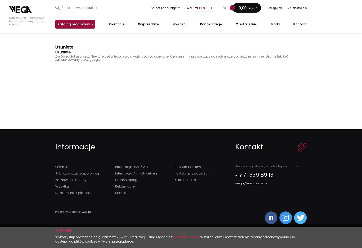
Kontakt (121, 193)
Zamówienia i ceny (71, 180)
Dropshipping (126, 180)
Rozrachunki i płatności (74, 193)
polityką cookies (186, 237)
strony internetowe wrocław (73, 212)
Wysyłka (62, 186)
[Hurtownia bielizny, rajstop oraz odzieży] (30, 9)
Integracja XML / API (131, 167)
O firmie (61, 167)
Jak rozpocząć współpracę (77, 173)
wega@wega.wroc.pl (251, 183)
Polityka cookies (188, 167)
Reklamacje (125, 186)
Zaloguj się (275, 8)
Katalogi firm (185, 180)
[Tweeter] (300, 217)
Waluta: (195, 8)
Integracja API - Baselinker (137, 173)
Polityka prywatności (192, 173)
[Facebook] (271, 217)
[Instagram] (285, 217)
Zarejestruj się (297, 8)
